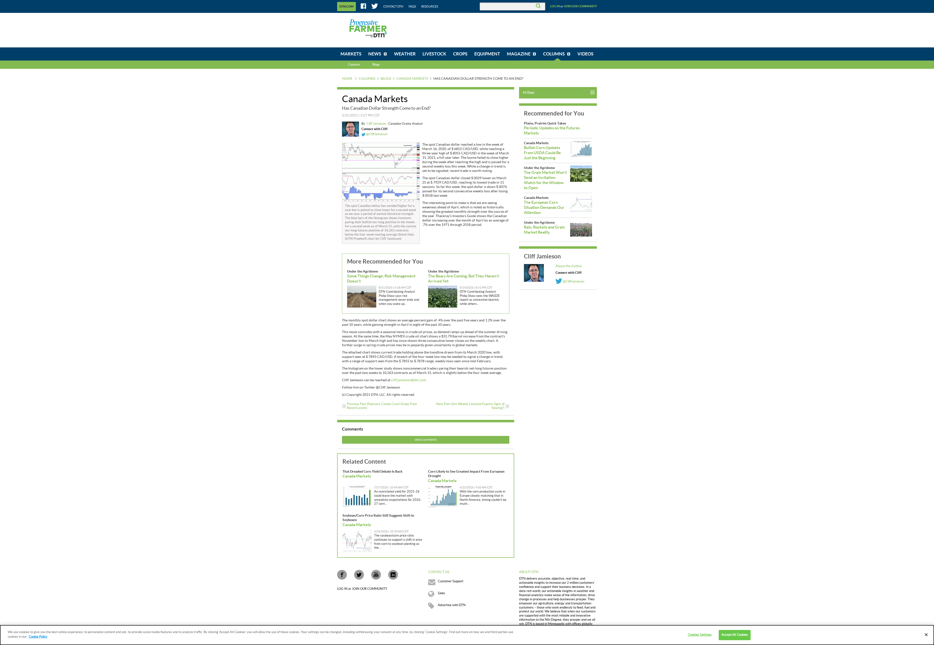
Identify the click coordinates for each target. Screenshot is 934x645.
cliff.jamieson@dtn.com (408, 380)
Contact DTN (393, 6)
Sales (441, 593)
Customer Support (450, 581)
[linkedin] (393, 575)
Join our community (580, 6)
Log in (555, 6)
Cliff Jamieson (377, 123)
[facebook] (342, 575)
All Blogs (529, 92)
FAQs (412, 6)
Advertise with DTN (452, 605)
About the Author (569, 266)
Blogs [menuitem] (376, 64)
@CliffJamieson (376, 134)
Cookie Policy (38, 636)
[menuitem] (351, 54)
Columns (354, 64)
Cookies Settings (700, 634)
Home (347, 78)
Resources (429, 6)
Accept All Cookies (734, 634)
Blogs (386, 78)
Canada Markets (412, 78)
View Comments (425, 440)
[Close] (926, 634)
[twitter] (359, 575)
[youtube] (376, 575)
